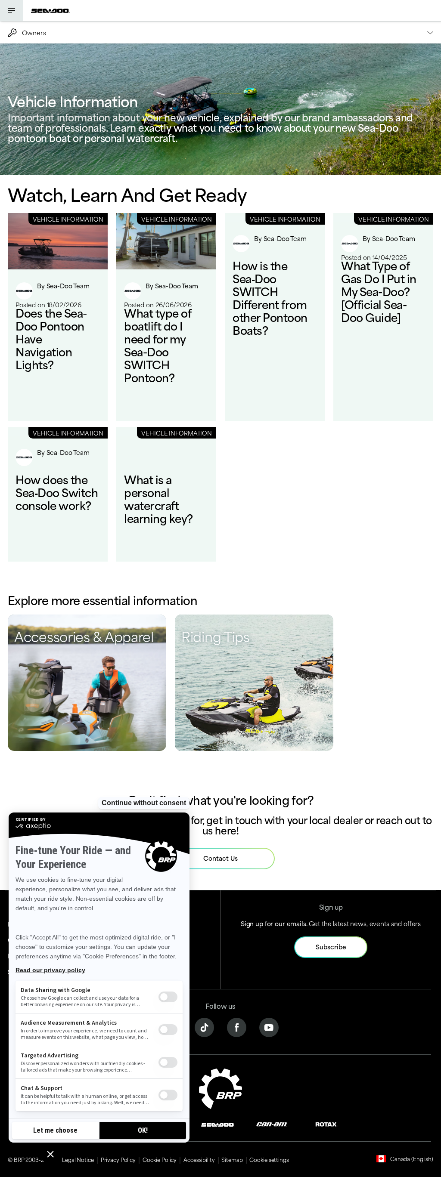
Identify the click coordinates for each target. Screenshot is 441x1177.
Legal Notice (78, 1159)
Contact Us (220, 858)
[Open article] (58, 317)
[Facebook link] (236, 1026)
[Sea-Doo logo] (50, 10)
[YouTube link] (269, 1026)
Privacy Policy (118, 1159)
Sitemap (231, 1159)
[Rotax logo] (326, 1124)
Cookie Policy (160, 1159)
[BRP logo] (220, 1087)
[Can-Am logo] (271, 1124)
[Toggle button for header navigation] (11, 10)
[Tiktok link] (204, 1026)
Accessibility (198, 1159)
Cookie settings (269, 1159)
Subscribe (331, 946)
